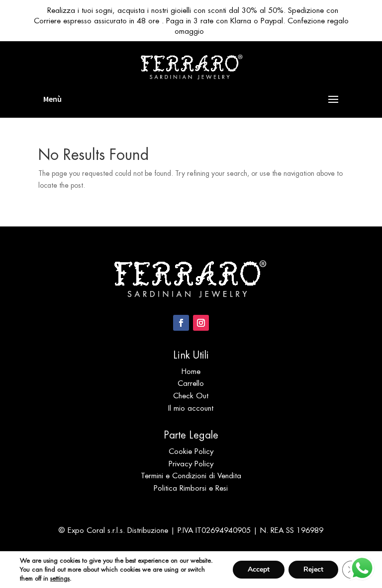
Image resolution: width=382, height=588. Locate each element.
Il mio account (190, 408)
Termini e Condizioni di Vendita (191, 475)
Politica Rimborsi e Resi (191, 488)
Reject (313, 569)
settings (60, 578)
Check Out (190, 395)
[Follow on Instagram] (201, 323)
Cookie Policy (191, 451)
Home (191, 371)
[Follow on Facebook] (181, 323)
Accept (259, 569)
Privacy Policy (191, 463)
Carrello (191, 383)
